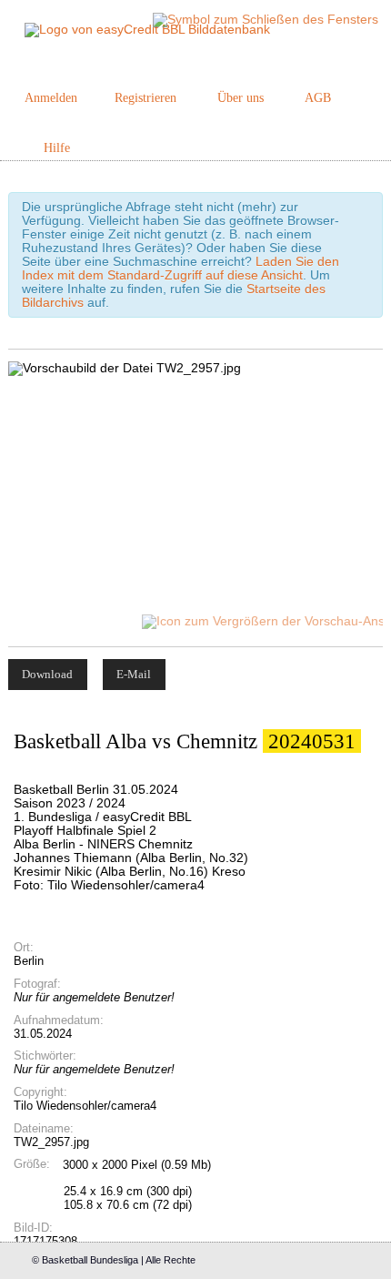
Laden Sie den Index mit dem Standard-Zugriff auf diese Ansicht (180, 268)
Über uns (240, 98)
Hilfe (57, 148)
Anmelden (51, 98)
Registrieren (145, 98)
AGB (318, 98)
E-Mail (133, 674)
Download (47, 674)
